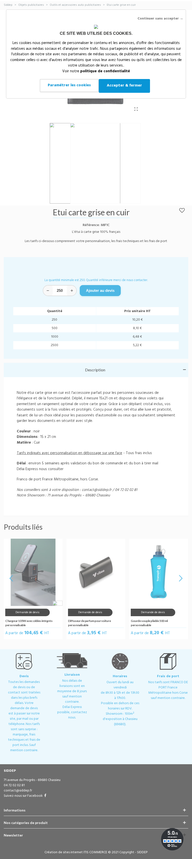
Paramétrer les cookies (69, 85)
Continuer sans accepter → (160, 18)
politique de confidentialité (105, 71)
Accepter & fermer (124, 85)
